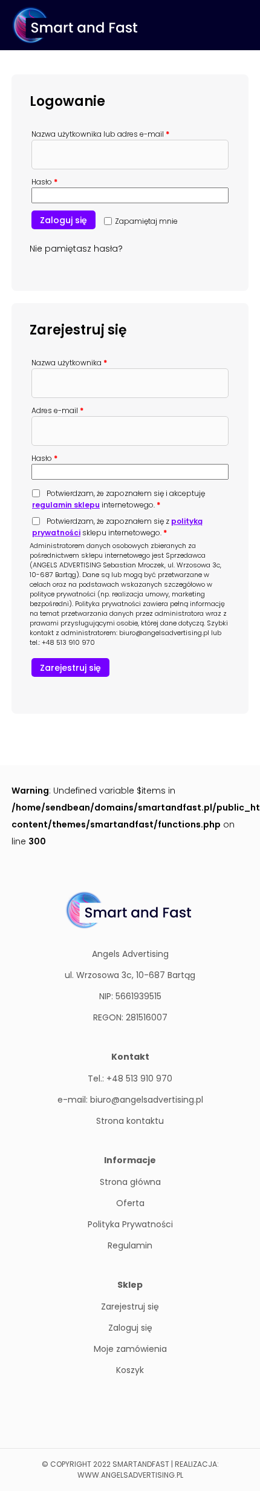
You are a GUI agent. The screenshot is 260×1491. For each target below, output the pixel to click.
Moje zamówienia (130, 1349)
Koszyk (130, 1370)
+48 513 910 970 (68, 642)
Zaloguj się (63, 220)
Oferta (130, 1203)
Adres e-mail (57, 410)
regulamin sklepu (66, 505)
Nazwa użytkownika (69, 362)
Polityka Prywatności (130, 1224)
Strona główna (130, 1182)
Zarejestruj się (70, 668)
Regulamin (130, 1245)
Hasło (44, 182)
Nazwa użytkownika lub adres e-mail (100, 134)
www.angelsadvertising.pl (130, 1475)
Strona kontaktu (130, 1121)
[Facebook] (130, 1407)
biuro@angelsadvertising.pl (164, 633)
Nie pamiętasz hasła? (76, 249)
